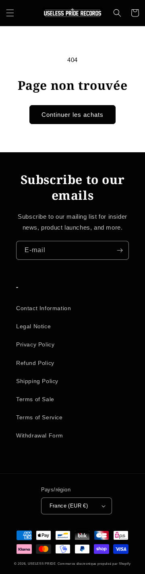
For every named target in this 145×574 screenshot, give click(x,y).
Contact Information (43, 308)
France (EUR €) (69, 506)
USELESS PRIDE (42, 564)
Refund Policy (35, 363)
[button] (10, 13)
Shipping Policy (37, 381)
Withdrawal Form (39, 435)
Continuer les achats (72, 114)
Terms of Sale (35, 399)
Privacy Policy (35, 344)
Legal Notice (33, 326)
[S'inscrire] (119, 250)
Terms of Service (39, 417)
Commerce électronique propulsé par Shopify (94, 564)
